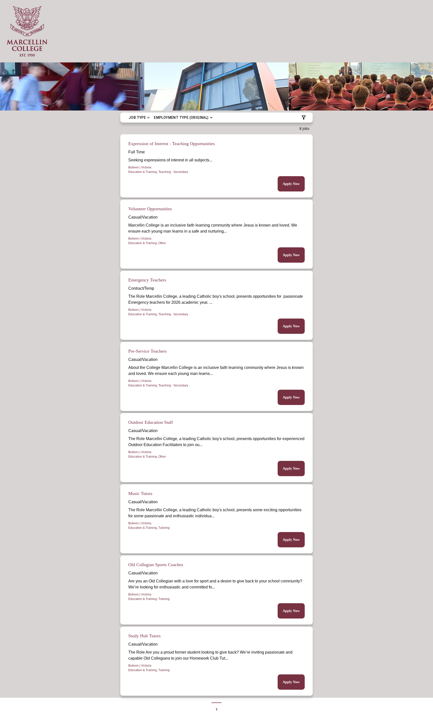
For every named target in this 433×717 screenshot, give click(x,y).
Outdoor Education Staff (150, 422)
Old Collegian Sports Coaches (155, 564)
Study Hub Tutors (144, 635)
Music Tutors (140, 493)
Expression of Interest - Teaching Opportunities (171, 143)
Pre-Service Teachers (147, 351)
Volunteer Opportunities (150, 208)
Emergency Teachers (147, 279)
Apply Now (291, 184)
